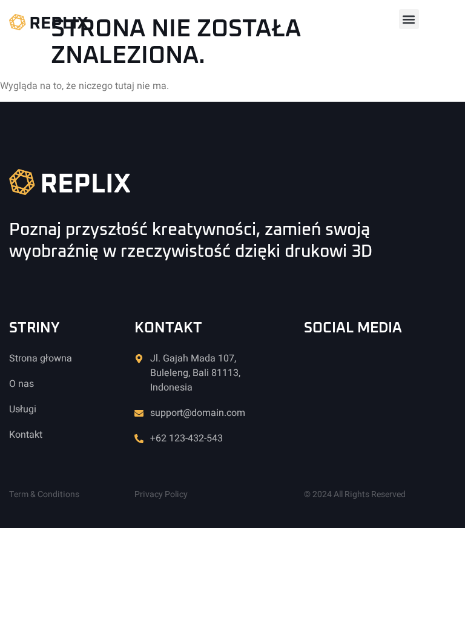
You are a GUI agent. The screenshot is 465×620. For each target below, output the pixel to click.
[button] (409, 19)
